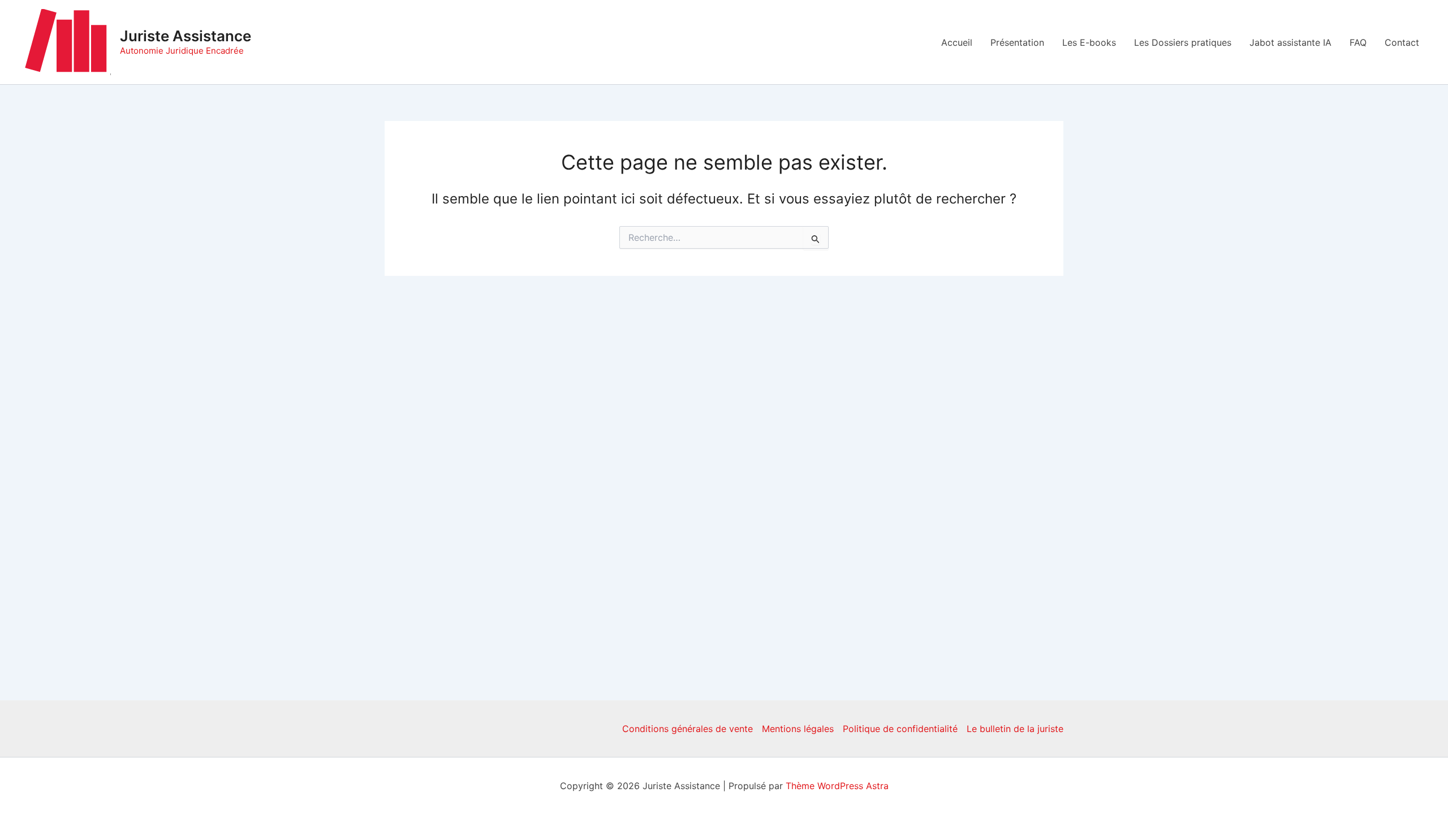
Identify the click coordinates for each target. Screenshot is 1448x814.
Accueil (956, 42)
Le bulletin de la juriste (1015, 728)
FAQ (1358, 42)
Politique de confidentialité (900, 728)
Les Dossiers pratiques (1182, 42)
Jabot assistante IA (1290, 42)
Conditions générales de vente (687, 728)
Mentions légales (798, 728)
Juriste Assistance (185, 36)
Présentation (1017, 42)
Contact (1402, 42)
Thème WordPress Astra (837, 785)
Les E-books (1089, 42)
